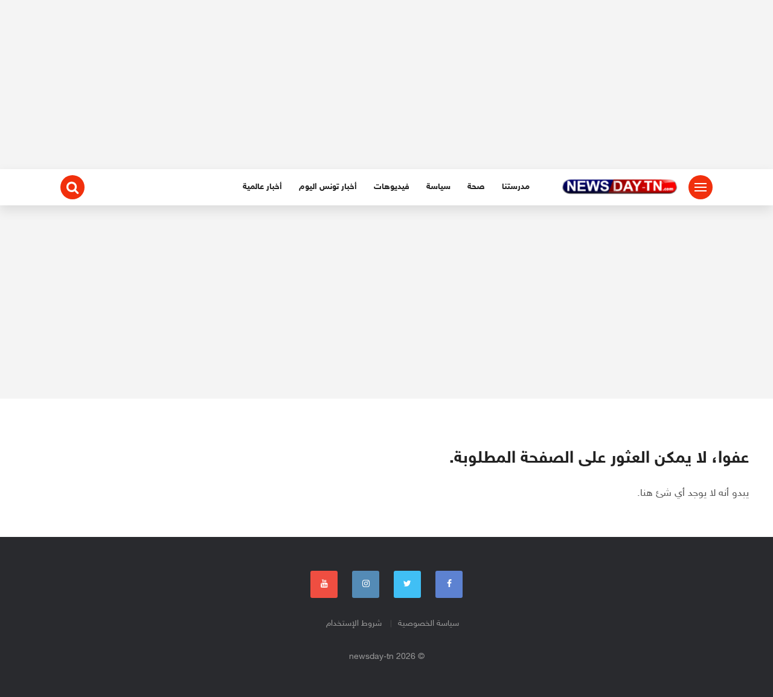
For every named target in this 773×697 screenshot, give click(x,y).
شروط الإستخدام (354, 623)
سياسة (438, 187)
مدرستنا (516, 187)
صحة (476, 187)
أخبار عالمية (262, 187)
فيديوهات (391, 187)
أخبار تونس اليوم (328, 187)
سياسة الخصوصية (428, 623)
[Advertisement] (386, 84)
